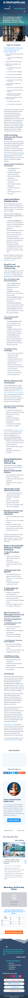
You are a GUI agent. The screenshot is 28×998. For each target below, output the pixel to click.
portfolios (13, 578)
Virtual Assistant (8, 274)
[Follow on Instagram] (14, 976)
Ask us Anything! (15, 983)
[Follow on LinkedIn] (17, 976)
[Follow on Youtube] (8, 976)
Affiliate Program (15, 990)
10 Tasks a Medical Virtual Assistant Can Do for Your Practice (12, 861)
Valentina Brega (7, 24)
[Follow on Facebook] (11, 976)
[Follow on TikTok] (20, 976)
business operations (9, 260)
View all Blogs (19, 840)
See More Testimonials (14, 932)
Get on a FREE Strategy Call (15, 980)
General (4, 14)
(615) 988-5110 (15, 987)
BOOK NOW (14, 820)
